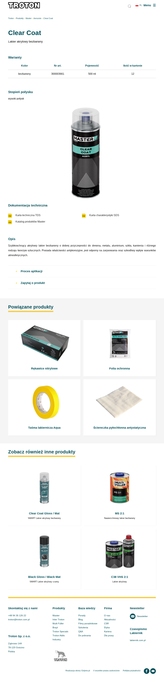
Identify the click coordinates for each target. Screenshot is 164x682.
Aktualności (110, 619)
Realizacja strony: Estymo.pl (78, 671)
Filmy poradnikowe (87, 623)
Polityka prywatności (132, 671)
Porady (82, 615)
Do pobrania (84, 635)
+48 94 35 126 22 (17, 615)
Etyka (107, 627)
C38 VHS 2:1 (119, 558)
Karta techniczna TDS (28, 215)
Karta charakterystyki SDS (104, 215)
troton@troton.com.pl (19, 619)
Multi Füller (58, 623)
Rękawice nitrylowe (44, 348)
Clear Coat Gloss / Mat (44, 495)
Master (29, 18)
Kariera (107, 631)
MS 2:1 (119, 495)
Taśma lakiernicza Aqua (44, 407)
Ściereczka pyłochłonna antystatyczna (119, 407)
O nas (107, 615)
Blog (80, 619)
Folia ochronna (119, 348)
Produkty (20, 18)
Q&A (80, 631)
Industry (57, 639)
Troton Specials (60, 631)
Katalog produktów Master (30, 221)
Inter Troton (58, 619)
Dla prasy (109, 635)
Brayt (55, 627)
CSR (106, 623)
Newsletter (142, 616)
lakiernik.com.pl (138, 640)
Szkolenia (83, 627)
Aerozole (37, 18)
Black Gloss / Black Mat (44, 558)
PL (140, 5)
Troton (11, 18)
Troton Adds (59, 635)
